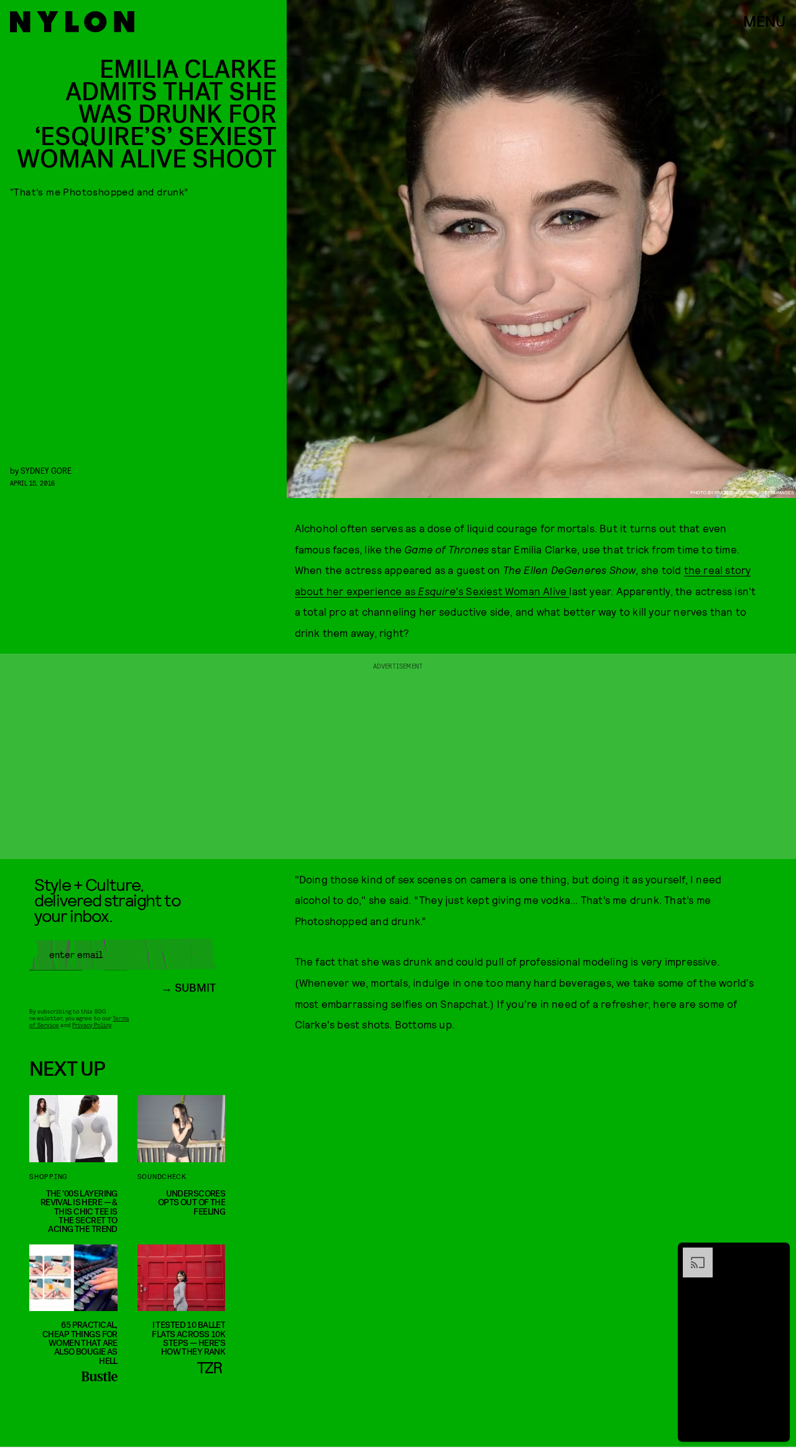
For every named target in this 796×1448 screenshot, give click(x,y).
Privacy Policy (91, 1024)
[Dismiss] (776, 1253)
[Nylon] (72, 22)
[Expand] (691, 1253)
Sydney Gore (46, 470)
